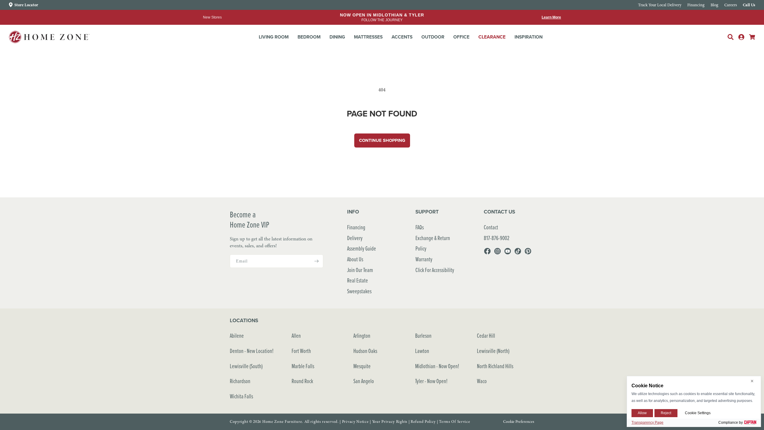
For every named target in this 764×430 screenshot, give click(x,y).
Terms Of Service (454, 421)
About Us (355, 259)
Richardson (240, 381)
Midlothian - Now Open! (437, 366)
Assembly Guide (361, 248)
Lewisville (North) (493, 351)
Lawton (422, 351)
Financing (356, 227)
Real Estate (357, 280)
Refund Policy (423, 421)
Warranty (423, 259)
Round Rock (302, 381)
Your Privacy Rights (389, 421)
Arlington (361, 335)
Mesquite (362, 366)
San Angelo (363, 381)
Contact (491, 227)
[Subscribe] (316, 261)
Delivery (355, 238)
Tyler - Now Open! (431, 381)
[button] (274, 37)
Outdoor (432, 36)
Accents (402, 36)
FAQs (419, 227)
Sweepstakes (359, 291)
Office (461, 36)
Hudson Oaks (365, 351)
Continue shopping (382, 140)
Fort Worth (301, 351)
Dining (337, 36)
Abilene (237, 335)
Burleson (423, 335)
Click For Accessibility (434, 270)
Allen (296, 335)
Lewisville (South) (246, 366)
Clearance (492, 36)
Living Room (274, 36)
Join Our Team (360, 270)
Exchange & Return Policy (432, 243)
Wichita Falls (241, 396)
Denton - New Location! (252, 351)
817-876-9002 (496, 238)
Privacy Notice (355, 421)
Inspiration (529, 36)
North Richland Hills (495, 366)
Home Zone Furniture (282, 421)
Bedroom (309, 36)
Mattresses (368, 36)
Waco (482, 381)
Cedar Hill (486, 335)
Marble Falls (303, 366)
